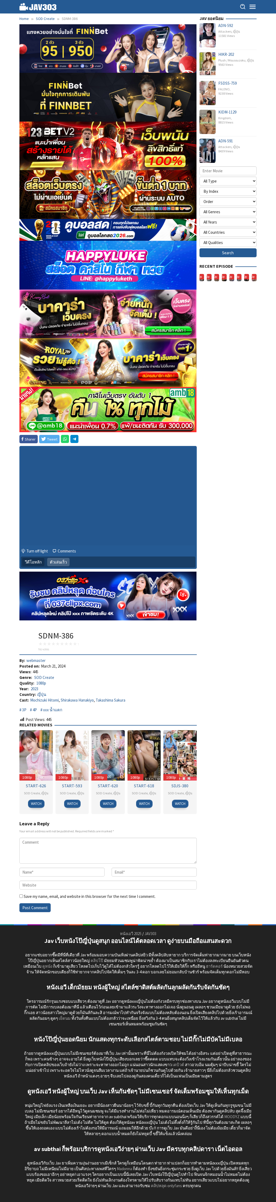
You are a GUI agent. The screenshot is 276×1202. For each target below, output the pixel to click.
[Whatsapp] (65, 439)
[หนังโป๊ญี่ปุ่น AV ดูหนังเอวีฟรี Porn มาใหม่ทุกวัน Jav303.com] (38, 6)
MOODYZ (232, 1116)
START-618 (144, 785)
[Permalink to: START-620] (108, 754)
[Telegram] (74, 439)
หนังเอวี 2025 (131, 933)
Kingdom (224, 118)
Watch (36, 803)
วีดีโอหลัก (33, 562)
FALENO (224, 89)
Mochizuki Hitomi (44, 700)
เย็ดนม (65, 1018)
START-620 (108, 785)
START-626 (36, 785)
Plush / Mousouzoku (232, 60)
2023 (34, 688)
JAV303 (150, 933)
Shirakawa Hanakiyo (77, 700)
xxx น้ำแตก (52, 709)
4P (35, 709)
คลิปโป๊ (97, 960)
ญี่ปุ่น (41, 694)
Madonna (124, 1168)
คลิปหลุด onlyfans (166, 1185)
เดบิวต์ (178, 1064)
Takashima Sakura (110, 700)
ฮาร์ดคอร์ (214, 966)
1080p (41, 683)
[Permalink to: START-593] (72, 754)
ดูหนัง (47, 966)
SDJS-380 (179, 785)
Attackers (225, 31)
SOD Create (44, 677)
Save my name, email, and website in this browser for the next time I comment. (90, 896)
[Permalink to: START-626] (36, 754)
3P (24, 709)
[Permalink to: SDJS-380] (180, 754)
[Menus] (253, 7)
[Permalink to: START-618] (144, 754)
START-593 (72, 785)
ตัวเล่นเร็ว (58, 562)
